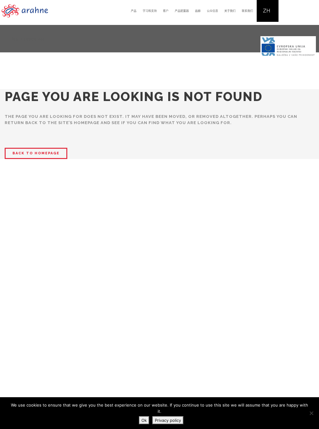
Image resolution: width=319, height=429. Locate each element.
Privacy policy (168, 420)
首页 (15, 39)
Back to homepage (36, 153)
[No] (311, 413)
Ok (144, 420)
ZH (266, 11)
